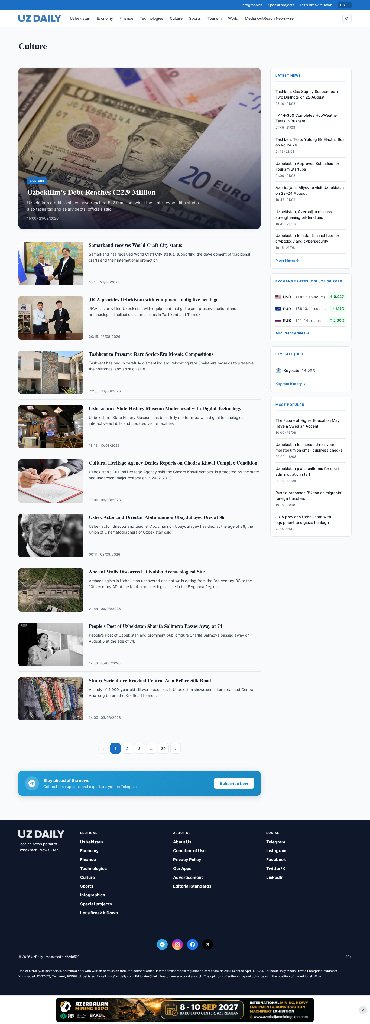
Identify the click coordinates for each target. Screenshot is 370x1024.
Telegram (275, 841)
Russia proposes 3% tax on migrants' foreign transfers (308, 495)
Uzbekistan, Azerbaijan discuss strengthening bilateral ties (303, 214)
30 (163, 748)
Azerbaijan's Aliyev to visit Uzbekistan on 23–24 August (309, 190)
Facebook (276, 859)
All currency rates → (292, 333)
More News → (287, 260)
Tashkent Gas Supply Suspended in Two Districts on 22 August (307, 94)
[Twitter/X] (207, 944)
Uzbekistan (80, 18)
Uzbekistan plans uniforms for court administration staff (307, 471)
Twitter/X (275, 868)
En (342, 5)
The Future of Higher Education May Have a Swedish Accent (307, 423)
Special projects (281, 5)
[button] (347, 18)
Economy (105, 18)
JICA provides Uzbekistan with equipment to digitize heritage (303, 519)
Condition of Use (189, 850)
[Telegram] (162, 944)
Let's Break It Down (316, 5)
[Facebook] (192, 944)
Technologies (151, 18)
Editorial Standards (192, 886)
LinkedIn (274, 877)
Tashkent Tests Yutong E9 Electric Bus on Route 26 (310, 142)
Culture (176, 18)
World (233, 18)
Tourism (214, 18)
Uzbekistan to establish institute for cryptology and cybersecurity (307, 238)
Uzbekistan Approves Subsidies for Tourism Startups (307, 166)
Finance (126, 18)
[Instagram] (177, 944)
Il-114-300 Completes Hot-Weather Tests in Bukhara (306, 118)
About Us (182, 841)
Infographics (251, 5)
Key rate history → (290, 383)
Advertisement (188, 877)
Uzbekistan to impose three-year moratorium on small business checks (309, 447)
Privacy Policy (187, 859)
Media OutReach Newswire (269, 18)
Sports (195, 18)
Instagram (276, 850)
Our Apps (182, 868)
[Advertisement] (185, 1010)
